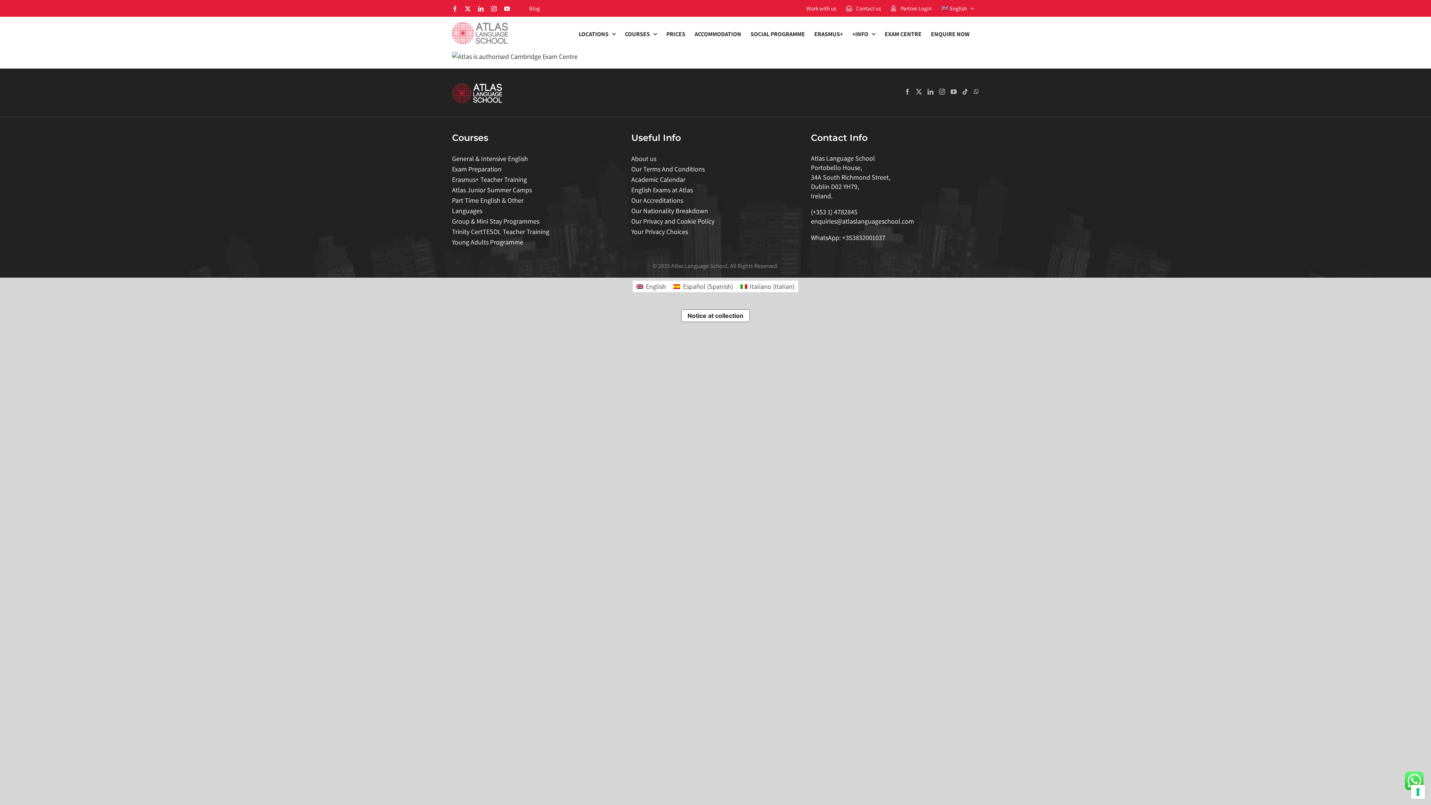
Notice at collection (715, 315)
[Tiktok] (965, 92)
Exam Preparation (477, 169)
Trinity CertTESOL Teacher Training (500, 231)
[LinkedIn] (931, 92)
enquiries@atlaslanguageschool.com (862, 221)
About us (643, 158)
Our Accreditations (657, 200)
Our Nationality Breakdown (669, 210)
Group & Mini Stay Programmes (495, 221)
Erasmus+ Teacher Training (489, 179)
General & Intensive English (490, 158)
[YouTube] (954, 92)
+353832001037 (863, 237)
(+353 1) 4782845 (834, 212)
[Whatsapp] (976, 92)
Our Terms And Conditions (668, 169)
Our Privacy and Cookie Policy (672, 221)
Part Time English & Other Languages (488, 205)
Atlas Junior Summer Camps (492, 190)
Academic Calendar (658, 179)
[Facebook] (907, 92)
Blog (534, 8)
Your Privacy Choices (659, 231)
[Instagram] (942, 92)
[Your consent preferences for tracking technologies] (1418, 792)
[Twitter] (919, 92)
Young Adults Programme (487, 242)
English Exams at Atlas (662, 190)
